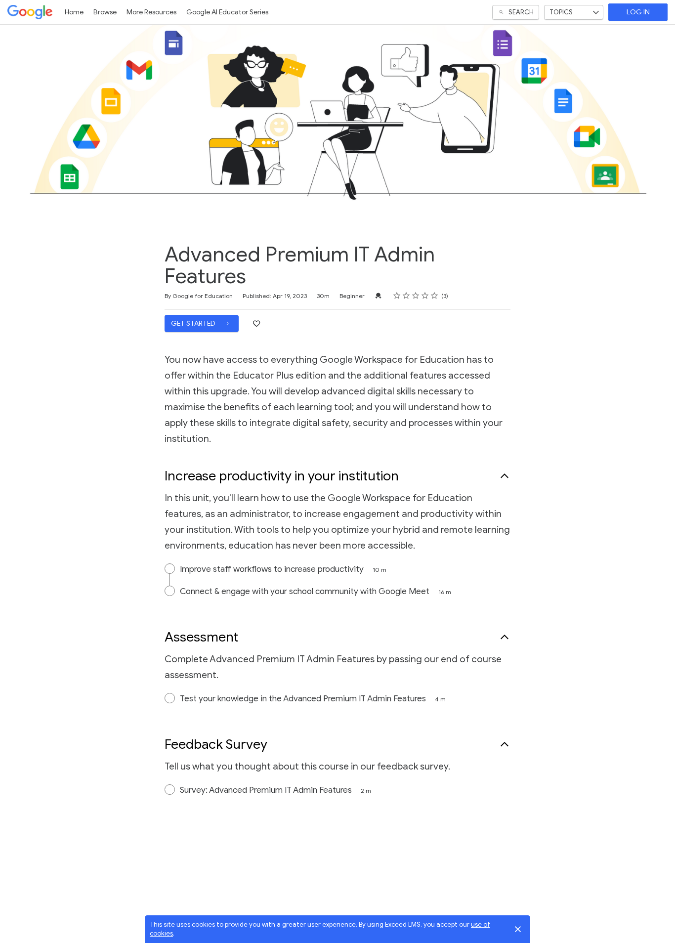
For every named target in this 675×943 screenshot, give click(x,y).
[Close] (517, 929)
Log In (638, 12)
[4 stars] (425, 295)
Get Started (194, 323)
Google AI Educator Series (227, 12)
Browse (105, 12)
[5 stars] (434, 295)
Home (74, 12)
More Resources (151, 12)
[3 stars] (416, 295)
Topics (561, 12)
